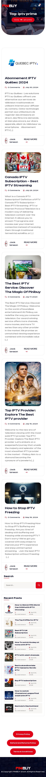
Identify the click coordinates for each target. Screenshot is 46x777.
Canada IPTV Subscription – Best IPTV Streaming (21, 181)
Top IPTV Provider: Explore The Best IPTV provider (20, 414)
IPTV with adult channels (27, 655)
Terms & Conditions (23, 751)
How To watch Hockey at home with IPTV (27, 643)
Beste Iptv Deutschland (26, 706)
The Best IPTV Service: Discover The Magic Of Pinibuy (23, 288)
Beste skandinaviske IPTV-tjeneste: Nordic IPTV (25, 667)
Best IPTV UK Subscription (21, 632)
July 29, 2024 (31, 190)
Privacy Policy (23, 734)
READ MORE (30, 139)
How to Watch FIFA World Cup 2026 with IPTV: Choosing (27, 607)
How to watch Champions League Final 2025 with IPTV (27, 693)
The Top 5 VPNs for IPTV (26, 620)
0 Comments (13, 87)
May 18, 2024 (31, 517)
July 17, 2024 (31, 297)
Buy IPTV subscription (25, 680)
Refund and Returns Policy (23, 743)
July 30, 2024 (31, 87)
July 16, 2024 (31, 424)
